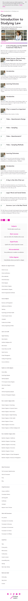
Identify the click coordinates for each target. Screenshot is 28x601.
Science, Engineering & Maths (8, 325)
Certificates (4, 501)
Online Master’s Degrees (7, 286)
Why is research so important (16, 109)
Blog (3, 481)
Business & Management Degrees (8, 395)
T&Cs (3, 544)
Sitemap (3, 563)
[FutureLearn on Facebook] (8, 594)
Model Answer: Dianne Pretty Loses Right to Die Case (15, 59)
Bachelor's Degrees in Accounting (8, 444)
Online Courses (5, 269)
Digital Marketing (5, 335)
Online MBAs (4, 372)
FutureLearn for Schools (7, 530)
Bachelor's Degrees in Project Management (10, 454)
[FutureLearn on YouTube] (16, 594)
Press (3, 477)
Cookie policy (4, 553)
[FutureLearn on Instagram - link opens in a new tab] (10, 594)
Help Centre (4, 580)
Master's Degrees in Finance (7, 421)
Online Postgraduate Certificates (8, 292)
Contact (3, 583)
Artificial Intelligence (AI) (7, 342)
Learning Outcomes (12, 84)
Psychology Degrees (6, 375)
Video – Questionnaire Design (16, 119)
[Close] (25, 2)
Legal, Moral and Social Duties (16, 193)
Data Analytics (5, 339)
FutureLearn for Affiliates (7, 534)
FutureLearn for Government (7, 527)
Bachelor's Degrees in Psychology (8, 441)
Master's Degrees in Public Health (8, 418)
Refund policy (4, 550)
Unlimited (4, 504)
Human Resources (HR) (6, 348)
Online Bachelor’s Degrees (7, 289)
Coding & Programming (6, 358)
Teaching (3, 309)
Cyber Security (5, 352)
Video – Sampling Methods (15, 145)
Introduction (10, 71)
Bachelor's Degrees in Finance (8, 451)
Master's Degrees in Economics (8, 424)
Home (2, 11)
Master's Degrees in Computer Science (9, 408)
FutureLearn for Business (7, 524)
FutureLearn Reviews (6, 494)
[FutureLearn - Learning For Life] (14, 597)
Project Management (6, 355)
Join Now (3, 41)
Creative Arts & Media (6, 322)
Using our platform (5, 491)
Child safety (4, 577)
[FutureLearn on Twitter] (13, 594)
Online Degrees (5, 282)
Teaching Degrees (5, 378)
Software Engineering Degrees (8, 391)
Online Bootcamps (5, 279)
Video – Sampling (11, 128)
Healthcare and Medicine (7, 306)
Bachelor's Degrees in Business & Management (11, 457)
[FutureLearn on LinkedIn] (19, 594)
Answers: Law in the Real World (16, 205)
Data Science (4, 345)
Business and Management (7, 302)
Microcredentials (5, 276)
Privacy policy (4, 547)
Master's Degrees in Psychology (8, 405)
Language (4, 319)
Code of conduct (5, 557)
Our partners (4, 517)
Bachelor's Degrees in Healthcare (8, 438)
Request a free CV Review (7, 507)
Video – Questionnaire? (13, 136)
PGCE (3, 388)
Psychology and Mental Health (8, 312)
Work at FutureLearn (6, 474)
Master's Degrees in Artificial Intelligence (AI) (11, 427)
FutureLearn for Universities (7, 520)
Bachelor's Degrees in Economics (8, 447)
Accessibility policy (5, 560)
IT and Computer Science (7, 315)
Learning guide (5, 497)
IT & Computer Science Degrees (8, 381)
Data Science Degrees (6, 385)
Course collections (5, 362)
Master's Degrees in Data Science (8, 411)
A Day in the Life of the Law (15, 180)
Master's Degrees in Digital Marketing (9, 414)
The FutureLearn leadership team (8, 471)
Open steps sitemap (6, 566)
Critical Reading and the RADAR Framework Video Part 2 (16, 47)
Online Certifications (6, 273)
